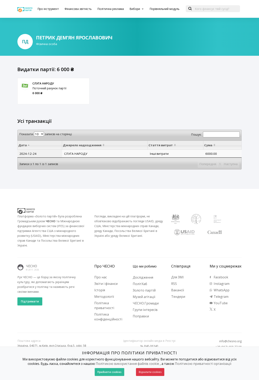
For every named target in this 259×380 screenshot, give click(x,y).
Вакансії (177, 290)
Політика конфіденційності (108, 316)
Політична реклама (110, 9)
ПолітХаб (140, 284)
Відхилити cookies (150, 372)
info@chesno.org (230, 341)
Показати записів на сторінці (45, 134)
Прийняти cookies (109, 372)
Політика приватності (104, 305)
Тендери (178, 296)
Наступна (231, 164)
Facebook (220, 277)
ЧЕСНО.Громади (146, 303)
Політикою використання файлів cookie (127, 363)
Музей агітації (144, 297)
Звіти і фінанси (106, 283)
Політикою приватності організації (203, 363)
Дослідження (143, 277)
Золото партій (144, 290)
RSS (174, 283)
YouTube (220, 303)
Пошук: (196, 134)
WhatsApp (221, 290)
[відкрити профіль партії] (25, 86)
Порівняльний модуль (164, 9)
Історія (99, 290)
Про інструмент (48, 9)
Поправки (141, 316)
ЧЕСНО (31, 266)
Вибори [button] (135, 9)
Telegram (220, 296)
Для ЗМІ (177, 277)
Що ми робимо (145, 266)
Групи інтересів (145, 309)
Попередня (207, 164)
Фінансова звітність (78, 9)
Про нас (100, 277)
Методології (104, 296)
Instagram (221, 283)
